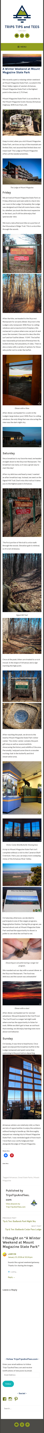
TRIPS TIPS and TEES (22, 27)
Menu (24, 47)
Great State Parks (25, 1177)
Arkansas (13, 1177)
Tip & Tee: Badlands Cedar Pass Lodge (23, 1228)
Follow (8, 1384)
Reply (10, 1277)
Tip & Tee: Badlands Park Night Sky (19, 1220)
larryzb (12, 1254)
